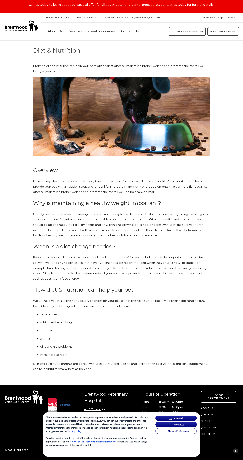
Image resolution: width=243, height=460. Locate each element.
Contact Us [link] (130, 31)
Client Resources (101, 31)
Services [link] (75, 31)
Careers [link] (230, 18)
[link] (21, 26)
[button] (63, 404)
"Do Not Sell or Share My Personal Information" (93, 441)
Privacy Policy (74, 431)
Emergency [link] (208, 18)
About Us (55, 31)
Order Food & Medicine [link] (187, 31)
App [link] (220, 18)
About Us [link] (207, 408)
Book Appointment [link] (223, 31)
